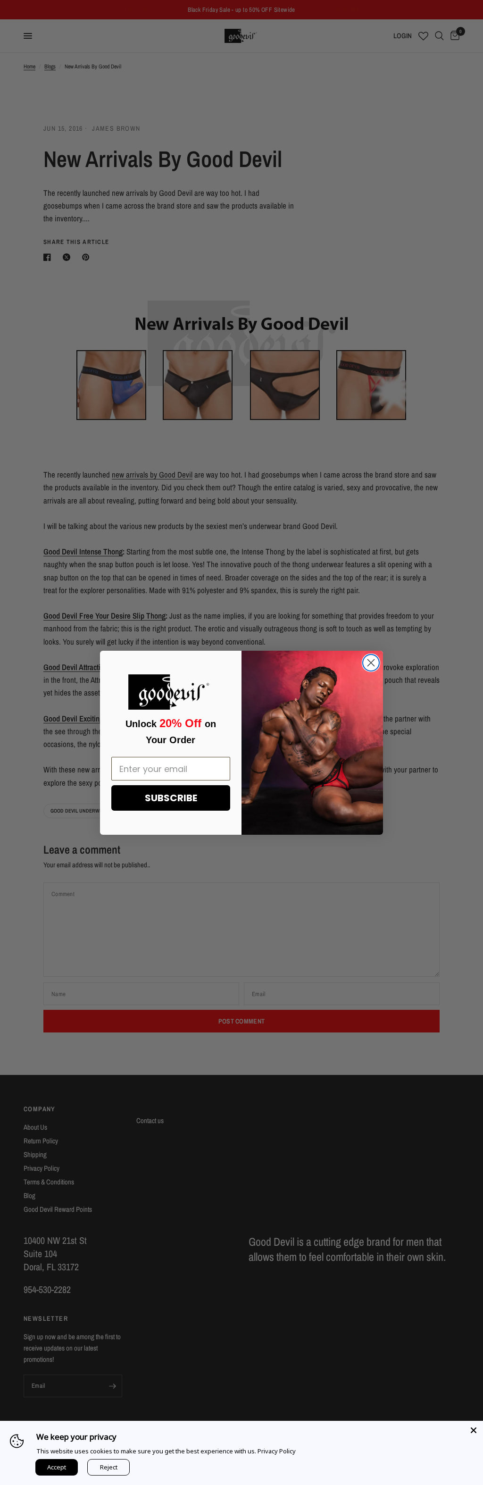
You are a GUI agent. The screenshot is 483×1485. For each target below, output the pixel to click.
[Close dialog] (371, 662)
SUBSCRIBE (171, 798)
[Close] (473, 1430)
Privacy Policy (277, 1451)
